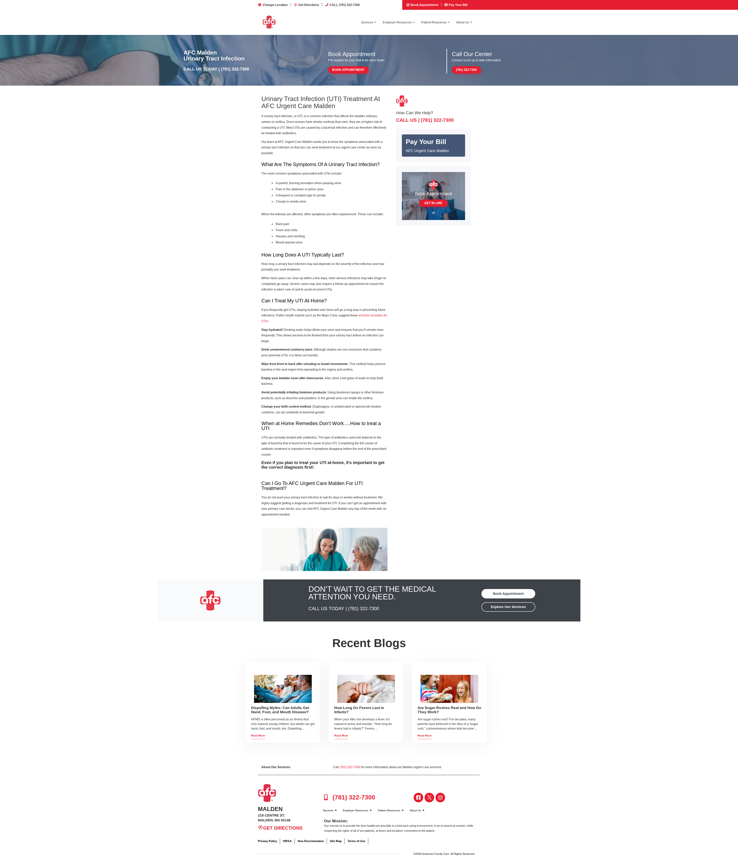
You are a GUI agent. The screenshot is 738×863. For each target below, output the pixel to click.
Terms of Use (356, 841)
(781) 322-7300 (235, 69)
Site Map (336, 841)
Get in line (433, 203)
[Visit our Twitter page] (429, 797)
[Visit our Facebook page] (418, 797)
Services (367, 22)
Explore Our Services (508, 607)
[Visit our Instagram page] (440, 797)
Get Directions (308, 5)
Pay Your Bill (457, 5)
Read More (258, 735)
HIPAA (287, 841)
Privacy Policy (267, 841)
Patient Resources (433, 22)
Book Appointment (424, 5)
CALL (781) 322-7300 (345, 5)
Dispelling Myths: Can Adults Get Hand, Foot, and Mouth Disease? (280, 710)
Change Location (275, 5)
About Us (462, 22)
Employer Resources (397, 22)
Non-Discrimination (311, 841)
